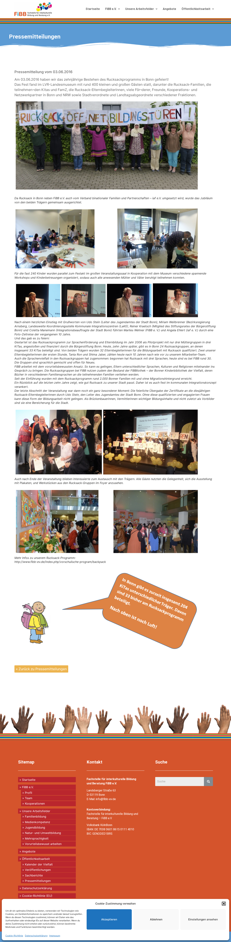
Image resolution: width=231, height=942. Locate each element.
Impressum (54, 935)
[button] (224, 903)
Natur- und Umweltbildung (43, 833)
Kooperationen (35, 803)
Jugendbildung (35, 827)
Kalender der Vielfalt (39, 864)
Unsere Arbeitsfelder (139, 9)
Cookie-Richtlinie (14, 935)
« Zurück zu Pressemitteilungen (41, 669)
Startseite (93, 9)
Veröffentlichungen (38, 870)
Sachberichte (34, 875)
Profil (28, 792)
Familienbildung (35, 816)
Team (28, 798)
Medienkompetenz (37, 822)
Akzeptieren (109, 919)
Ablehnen (156, 919)
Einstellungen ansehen (203, 919)
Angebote (169, 9)
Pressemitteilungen (34, 36)
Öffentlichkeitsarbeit (196, 9)
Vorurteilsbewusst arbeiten (43, 844)
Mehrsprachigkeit (37, 838)
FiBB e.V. (110, 9)
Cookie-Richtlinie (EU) (37, 896)
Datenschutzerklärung (36, 935)
